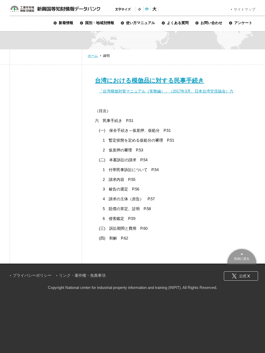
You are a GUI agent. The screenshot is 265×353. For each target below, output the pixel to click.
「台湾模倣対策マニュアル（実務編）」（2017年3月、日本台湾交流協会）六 (166, 91)
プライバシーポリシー (32, 275)
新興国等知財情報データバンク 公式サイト (55, 9)
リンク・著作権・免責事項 (82, 275)
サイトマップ (244, 9)
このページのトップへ (242, 256)
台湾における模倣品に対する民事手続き (149, 80)
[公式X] (241, 276)
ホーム (93, 56)
